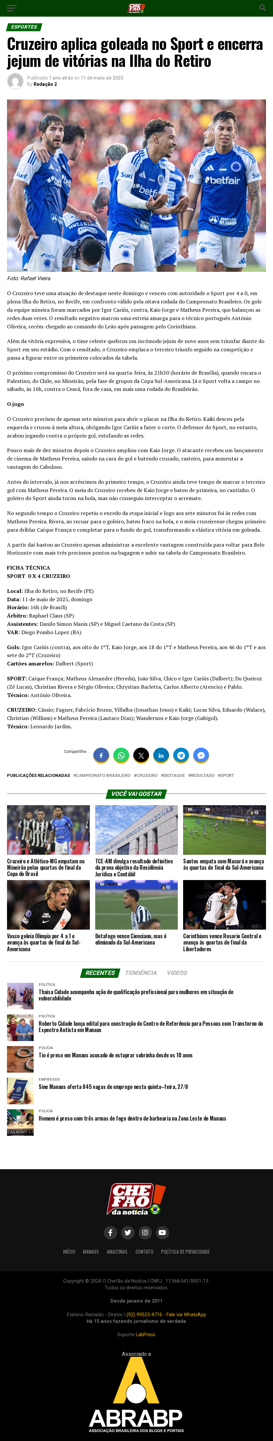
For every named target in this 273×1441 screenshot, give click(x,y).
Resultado (202, 776)
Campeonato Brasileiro (103, 776)
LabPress (145, 1335)
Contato (144, 1251)
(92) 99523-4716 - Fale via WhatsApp (166, 1315)
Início (69, 1251)
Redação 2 (45, 84)
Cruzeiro (146, 776)
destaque (174, 776)
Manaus (91, 1251)
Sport (227, 776)
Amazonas (117, 1251)
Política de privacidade (185, 1251)
